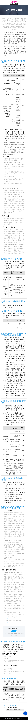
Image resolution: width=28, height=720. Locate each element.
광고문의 (25, 713)
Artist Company (14, 2)
